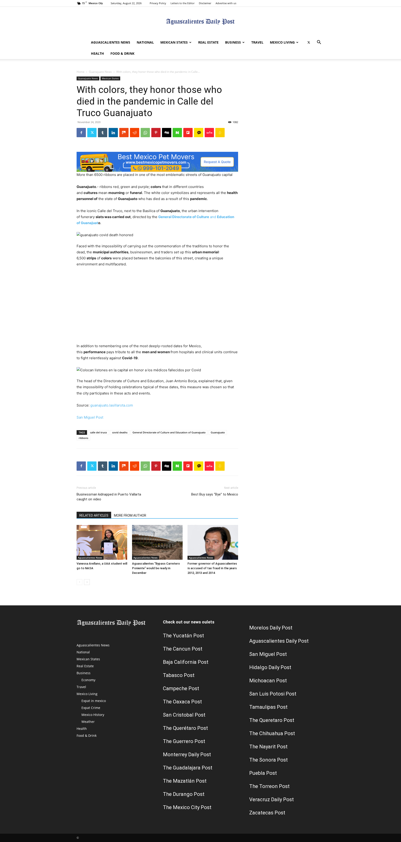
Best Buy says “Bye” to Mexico (214, 494)
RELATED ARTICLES (93, 515)
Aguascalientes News (110, 42)
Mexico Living (282, 42)
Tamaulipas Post (268, 707)
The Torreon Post (269, 786)
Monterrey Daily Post (187, 754)
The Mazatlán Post (185, 781)
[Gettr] (209, 132)
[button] (318, 43)
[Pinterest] (156, 132)
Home (80, 72)
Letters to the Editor (182, 3)
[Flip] (188, 132)
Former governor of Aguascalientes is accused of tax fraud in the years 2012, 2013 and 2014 (212, 568)
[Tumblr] (102, 132)
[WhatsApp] (145, 132)
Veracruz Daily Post (271, 799)
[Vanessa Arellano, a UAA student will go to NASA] (102, 542)
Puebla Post (263, 773)
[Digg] (166, 132)
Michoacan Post (268, 680)
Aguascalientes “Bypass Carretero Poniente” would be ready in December (156, 568)
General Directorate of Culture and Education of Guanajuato (169, 432)
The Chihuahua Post (272, 733)
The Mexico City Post (187, 807)
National (145, 42)
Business (233, 42)
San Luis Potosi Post (272, 694)
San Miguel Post (90, 417)
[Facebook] (81, 132)
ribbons (83, 438)
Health (97, 53)
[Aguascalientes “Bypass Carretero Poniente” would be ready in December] (157, 542)
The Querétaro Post (185, 728)
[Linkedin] (113, 132)
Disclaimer (205, 3)
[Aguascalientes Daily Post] (200, 22)
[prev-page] (79, 582)
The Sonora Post (268, 760)
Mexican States (174, 42)
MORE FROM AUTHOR (130, 515)
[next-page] (87, 582)
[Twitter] (308, 42)
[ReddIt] (134, 132)
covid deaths (119, 432)
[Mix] (124, 132)
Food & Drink (122, 53)
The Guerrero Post (184, 741)
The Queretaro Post (271, 720)
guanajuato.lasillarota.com (111, 405)
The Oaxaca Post (182, 702)
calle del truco (98, 432)
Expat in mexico (93, 701)
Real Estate (208, 42)
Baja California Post (185, 662)
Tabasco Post (178, 675)
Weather (88, 721)
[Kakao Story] (198, 132)
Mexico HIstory (92, 714)
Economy (88, 680)
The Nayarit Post (268, 747)
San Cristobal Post (184, 715)
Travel (257, 42)
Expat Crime (90, 707)
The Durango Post (183, 794)
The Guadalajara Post (187, 768)
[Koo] (220, 132)
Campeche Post (181, 688)
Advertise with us (226, 3)
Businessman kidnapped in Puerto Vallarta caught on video (109, 496)
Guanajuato (218, 432)
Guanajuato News (100, 72)
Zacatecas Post (267, 813)
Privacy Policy (158, 3)
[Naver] (177, 132)
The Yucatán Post (183, 636)
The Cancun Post (182, 649)
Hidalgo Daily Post (270, 667)
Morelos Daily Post (270, 628)
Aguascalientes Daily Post (279, 641)
